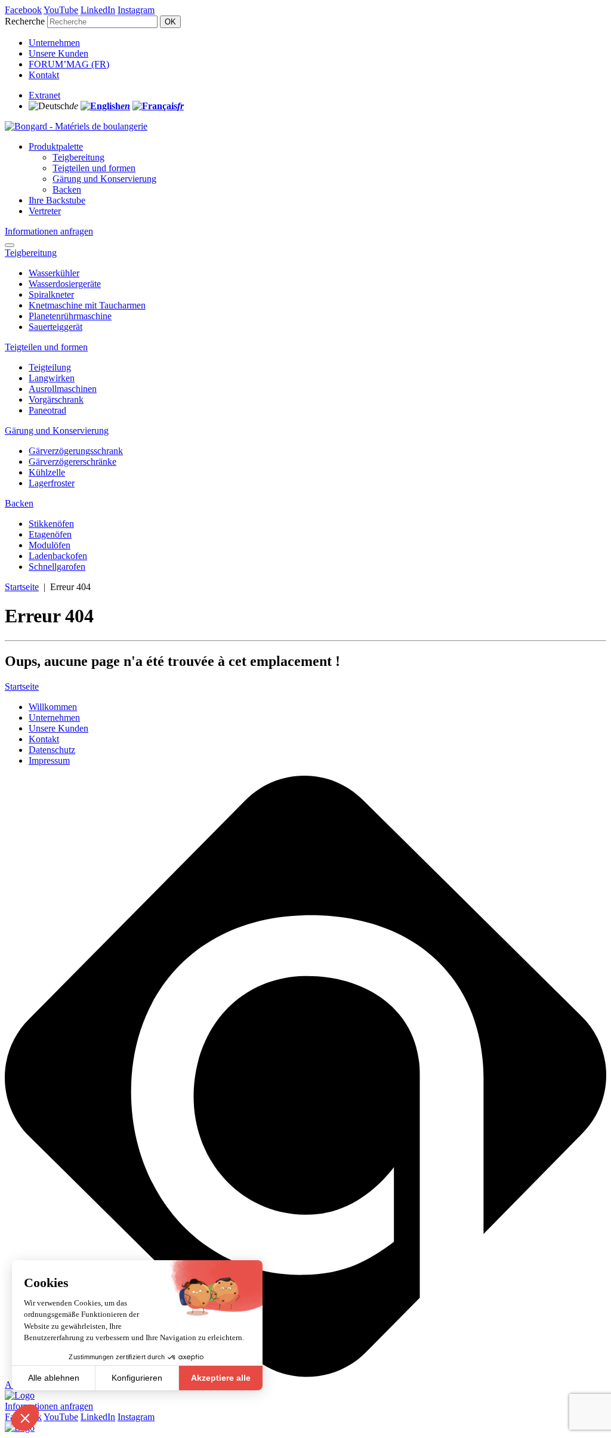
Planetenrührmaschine (70, 316)
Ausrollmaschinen (63, 389)
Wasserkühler (54, 273)
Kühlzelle (47, 472)
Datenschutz (52, 750)
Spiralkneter (51, 294)
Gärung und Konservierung (104, 179)
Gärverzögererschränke (72, 461)
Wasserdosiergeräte (65, 284)
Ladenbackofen (58, 556)
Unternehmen (54, 43)
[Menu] (9, 245)
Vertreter (45, 211)
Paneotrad (47, 410)
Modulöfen (49, 545)
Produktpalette (56, 146)
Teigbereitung (78, 157)
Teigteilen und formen (94, 168)
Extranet (44, 95)
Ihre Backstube (57, 200)
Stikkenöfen (51, 524)
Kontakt (44, 75)
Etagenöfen (50, 534)
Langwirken (52, 378)
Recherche (25, 21)
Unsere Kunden (58, 53)
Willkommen (53, 707)
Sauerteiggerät (55, 327)
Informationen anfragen (49, 231)
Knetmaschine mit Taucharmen (87, 305)
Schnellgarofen (57, 566)
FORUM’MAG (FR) (69, 64)
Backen (67, 189)
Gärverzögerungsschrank (76, 451)
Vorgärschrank (56, 399)
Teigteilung (50, 367)
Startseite (22, 587)
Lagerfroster (52, 483)
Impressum (49, 760)
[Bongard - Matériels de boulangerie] (76, 126)
